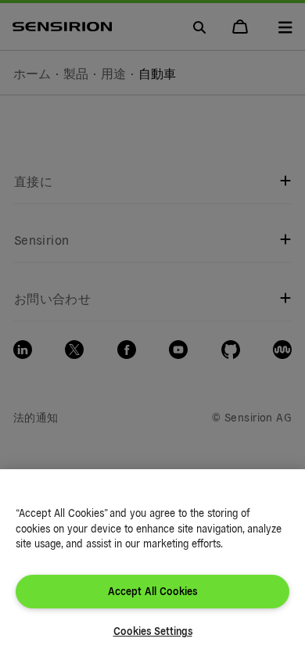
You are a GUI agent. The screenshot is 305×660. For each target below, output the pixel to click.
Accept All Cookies (152, 590)
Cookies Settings (152, 630)
